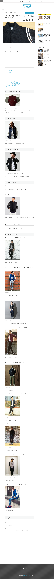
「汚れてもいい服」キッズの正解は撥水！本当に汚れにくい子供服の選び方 (47, 50)
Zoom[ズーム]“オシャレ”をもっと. (27, 575)
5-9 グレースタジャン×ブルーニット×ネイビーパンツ (13, 84)
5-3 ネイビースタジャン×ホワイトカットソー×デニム (13, 79)
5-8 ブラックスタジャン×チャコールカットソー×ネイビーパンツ (14, 83)
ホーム (1, 9)
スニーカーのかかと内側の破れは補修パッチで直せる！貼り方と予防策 (47, 54)
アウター (6, 534)
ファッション (9, 534)
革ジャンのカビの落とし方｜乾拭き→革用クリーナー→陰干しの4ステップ (47, 64)
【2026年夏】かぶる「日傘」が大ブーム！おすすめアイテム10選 (46, 35)
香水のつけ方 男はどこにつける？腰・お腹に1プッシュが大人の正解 (46, 57)
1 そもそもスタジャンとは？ (9, 70)
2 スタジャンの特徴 (8, 71)
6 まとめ (7, 86)
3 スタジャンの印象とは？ (9, 72)
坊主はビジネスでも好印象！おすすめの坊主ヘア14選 (46, 24)
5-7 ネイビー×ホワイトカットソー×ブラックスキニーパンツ (13, 82)
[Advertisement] (19, 60)
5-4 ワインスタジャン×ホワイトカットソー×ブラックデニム (13, 80)
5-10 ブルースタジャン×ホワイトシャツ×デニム (12, 85)
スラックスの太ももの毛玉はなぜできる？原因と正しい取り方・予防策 (47, 61)
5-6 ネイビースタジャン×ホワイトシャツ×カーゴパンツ (13, 81)
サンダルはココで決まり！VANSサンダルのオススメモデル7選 (46, 30)
